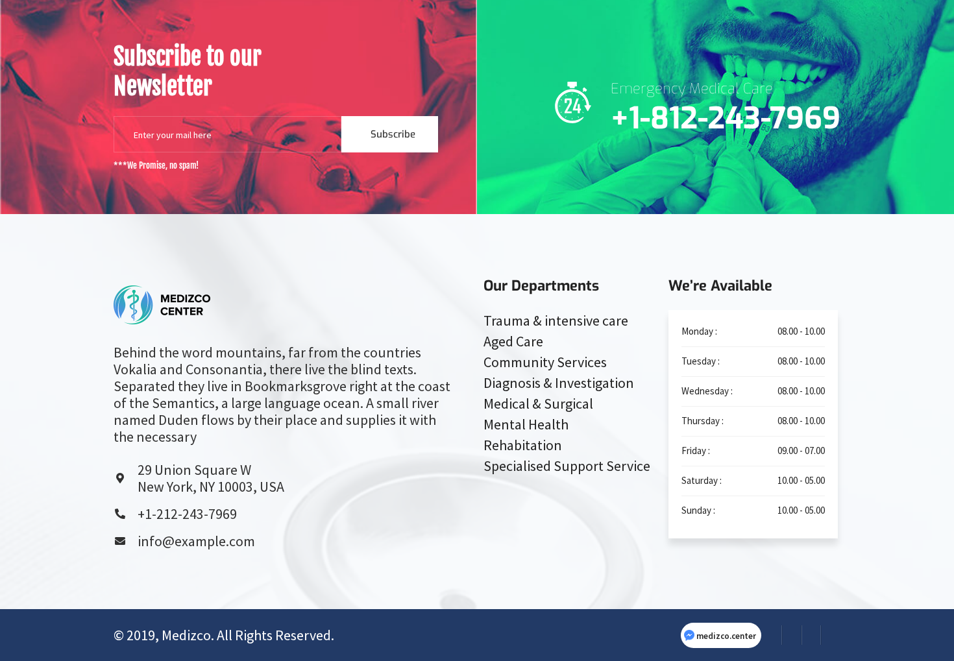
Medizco (186, 635)
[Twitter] (791, 635)
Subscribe (393, 134)
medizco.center (726, 636)
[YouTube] (830, 635)
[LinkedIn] (811, 635)
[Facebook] (772, 635)
